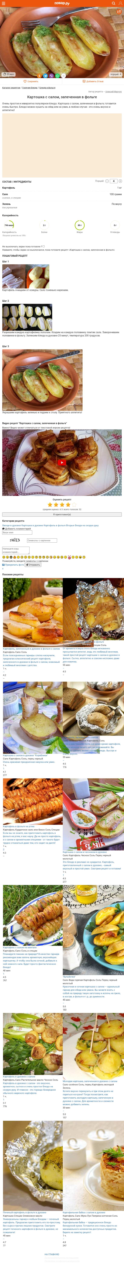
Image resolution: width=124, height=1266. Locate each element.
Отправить (34, 564)
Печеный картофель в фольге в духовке (24, 1212)
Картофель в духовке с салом (19, 1076)
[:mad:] (3, 557)
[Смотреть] (62, 462)
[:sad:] (25, 557)
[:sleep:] (73, 557)
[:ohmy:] (7, 557)
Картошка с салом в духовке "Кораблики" (25, 755)
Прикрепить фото (15, 564)
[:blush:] (50, 557)
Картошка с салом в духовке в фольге (83, 642)
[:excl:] (14, 557)
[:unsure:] (36, 557)
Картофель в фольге (55, 525)
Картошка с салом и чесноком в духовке (85, 852)
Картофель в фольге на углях (18, 826)
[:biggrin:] (47, 557)
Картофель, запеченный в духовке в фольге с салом (31, 648)
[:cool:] (43, 557)
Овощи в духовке (11, 525)
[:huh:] (83, 557)
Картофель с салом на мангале (20, 947)
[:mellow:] (65, 557)
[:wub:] (69, 557)
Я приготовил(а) (62, 514)
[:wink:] (18, 557)
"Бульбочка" (69, 976)
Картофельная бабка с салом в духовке (84, 1212)
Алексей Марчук (113, 91)
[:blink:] (21, 557)
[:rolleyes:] (40, 557)
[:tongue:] (58, 557)
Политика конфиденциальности (62, 1261)
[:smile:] (54, 557)
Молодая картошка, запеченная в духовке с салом (90, 1081)
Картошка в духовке (32, 525)
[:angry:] (61, 557)
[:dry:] (76, 557)
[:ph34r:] (11, 557)
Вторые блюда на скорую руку (82, 525)
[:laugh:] (80, 557)
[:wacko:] (29, 557)
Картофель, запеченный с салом (80, 737)
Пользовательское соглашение (62, 1257)
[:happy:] (32, 557)
